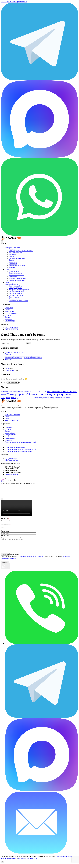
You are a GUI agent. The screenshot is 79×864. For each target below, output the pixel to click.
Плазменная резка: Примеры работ (38, 391)
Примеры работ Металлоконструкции (30, 394)
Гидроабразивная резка (17, 280)
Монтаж (12, 267)
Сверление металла (16, 295)
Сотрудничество (10, 313)
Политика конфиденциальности (16, 447)
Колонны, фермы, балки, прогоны (21, 251)
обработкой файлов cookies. (28, 858)
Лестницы (12, 254)
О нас (7, 436)
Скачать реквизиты (11, 474)
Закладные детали (15, 252)
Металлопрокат (14, 299)
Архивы (4, 382)
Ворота (11, 260)
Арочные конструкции (17, 258)
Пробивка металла (15, 293)
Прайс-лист (9, 308)
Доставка (8, 315)
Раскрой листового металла (18, 301)
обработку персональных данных (31, 556)
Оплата (7, 317)
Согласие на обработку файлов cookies (18, 451)
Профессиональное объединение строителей (20, 442)
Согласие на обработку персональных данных (21, 449)
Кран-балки (13, 264)
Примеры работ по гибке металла (25, 398)
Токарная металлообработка (19, 290)
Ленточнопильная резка (17, 278)
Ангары (12, 249)
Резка (7, 269)
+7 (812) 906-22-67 (11, 328)
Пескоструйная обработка (18, 291)
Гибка (7, 282)
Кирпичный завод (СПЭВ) (14, 352)
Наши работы (10, 311)
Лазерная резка (14, 271)
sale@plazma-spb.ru (11, 329)
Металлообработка (11, 284)
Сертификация (10, 321)
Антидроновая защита (17, 265)
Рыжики (8, 354)
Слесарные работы (15, 288)
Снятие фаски (14, 297)
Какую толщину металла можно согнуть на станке (22, 356)
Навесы (11, 256)
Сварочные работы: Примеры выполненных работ (52, 398)
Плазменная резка (15, 273)
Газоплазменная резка (16, 275)
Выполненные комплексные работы (15, 392)
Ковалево (8, 359)
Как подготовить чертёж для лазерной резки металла (23, 358)
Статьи (7, 309)
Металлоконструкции (12, 247)
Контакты (8, 319)
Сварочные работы (15, 286)
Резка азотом (13, 277)
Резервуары (13, 262)
